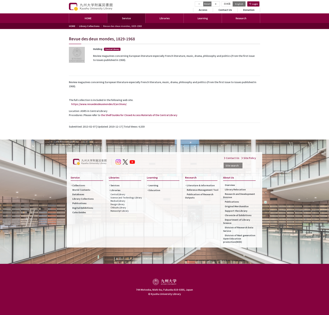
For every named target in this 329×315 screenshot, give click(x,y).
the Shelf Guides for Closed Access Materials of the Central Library (139, 115)
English (239, 3)
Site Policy (249, 158)
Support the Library (236, 210)
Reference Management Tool (202, 189)
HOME (88, 18)
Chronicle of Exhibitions (238, 215)
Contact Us (225, 10)
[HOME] (91, 7)
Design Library (118, 204)
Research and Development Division (239, 195)
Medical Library (118, 200)
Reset (207, 3)
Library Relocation (235, 189)
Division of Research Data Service (238, 229)
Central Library (118, 194)
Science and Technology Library (126, 197)
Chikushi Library (118, 207)
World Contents (81, 189)
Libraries (115, 190)
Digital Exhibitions (82, 207)
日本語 (227, 3)
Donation (248, 10)
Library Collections (89, 26)
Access (203, 10)
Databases (78, 194)
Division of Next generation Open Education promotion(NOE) (239, 238)
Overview (230, 185)
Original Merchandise (236, 206)
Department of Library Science (236, 221)
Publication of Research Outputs (199, 196)
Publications (79, 203)
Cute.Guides (79, 212)
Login (255, 3)
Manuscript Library (120, 210)
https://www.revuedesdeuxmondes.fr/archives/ (99, 104)
